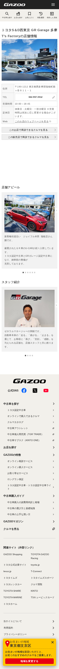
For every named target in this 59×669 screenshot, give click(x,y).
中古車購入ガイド (13, 495)
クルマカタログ (15, 422)
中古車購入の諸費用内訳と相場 (23, 502)
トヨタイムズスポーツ (42, 577)
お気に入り (29, 17)
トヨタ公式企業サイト (14, 564)
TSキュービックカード (42, 597)
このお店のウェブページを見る (32, 121)
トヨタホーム (10, 604)
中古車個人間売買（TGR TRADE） (25, 434)
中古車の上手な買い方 (18, 514)
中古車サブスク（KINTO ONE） (24, 440)
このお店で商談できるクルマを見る (28, 130)
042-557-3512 (36, 97)
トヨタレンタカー (12, 584)
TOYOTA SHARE (12, 591)
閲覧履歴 (40, 17)
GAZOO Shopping (12, 554)
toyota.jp (35, 564)
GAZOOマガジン (13, 521)
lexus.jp (7, 571)
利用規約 (8, 627)
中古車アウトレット (17, 428)
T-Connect (36, 571)
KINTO (34, 591)
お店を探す (18, 17)
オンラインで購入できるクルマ (23, 416)
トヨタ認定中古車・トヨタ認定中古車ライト (29, 487)
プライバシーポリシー (15, 634)
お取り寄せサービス (17, 473)
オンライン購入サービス (20, 467)
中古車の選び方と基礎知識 (21, 508)
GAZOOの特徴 (12, 454)
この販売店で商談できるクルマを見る (28, 137)
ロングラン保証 (15, 479)
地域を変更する (29, 661)
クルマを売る (11, 529)
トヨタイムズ (10, 577)
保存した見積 (52, 17)
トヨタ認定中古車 (16, 410)
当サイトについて (12, 621)
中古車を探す (11, 403)
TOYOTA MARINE (12, 597)
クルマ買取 (36, 584)
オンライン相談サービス (20, 461)
